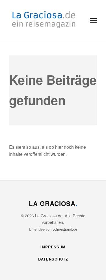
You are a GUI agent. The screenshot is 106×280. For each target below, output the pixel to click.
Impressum (53, 247)
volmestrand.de (65, 229)
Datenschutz (53, 259)
